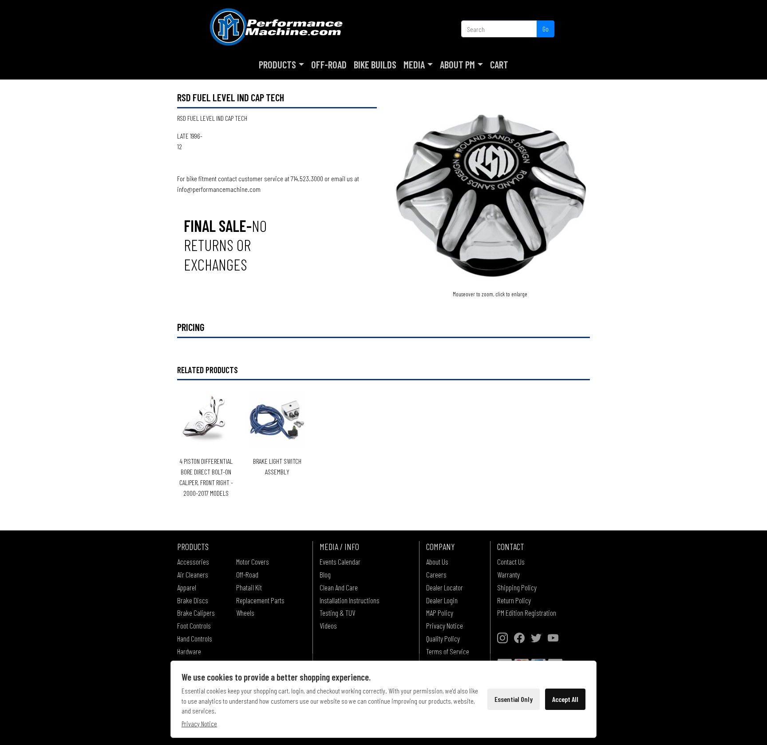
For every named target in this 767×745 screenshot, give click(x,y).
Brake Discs (192, 600)
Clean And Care (339, 587)
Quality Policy (443, 638)
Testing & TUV (337, 612)
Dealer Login (442, 600)
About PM (457, 64)
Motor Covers (252, 561)
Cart (499, 64)
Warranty (508, 574)
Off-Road (329, 64)
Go (545, 28)
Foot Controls (194, 625)
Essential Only (513, 699)
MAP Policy (439, 612)
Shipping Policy (517, 587)
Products (277, 64)
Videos (328, 625)
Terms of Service (447, 651)
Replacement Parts (260, 600)
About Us (437, 561)
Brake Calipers (196, 612)
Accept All (565, 699)
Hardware (189, 651)
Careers (436, 574)
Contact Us (511, 561)
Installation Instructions (350, 600)
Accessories (193, 561)
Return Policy (514, 600)
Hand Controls (194, 638)
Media (414, 64)
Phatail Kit (249, 587)
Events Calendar (340, 561)
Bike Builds (375, 64)
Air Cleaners (192, 574)
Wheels (245, 612)
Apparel (186, 587)
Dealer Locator (444, 587)
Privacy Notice (444, 625)
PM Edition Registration (526, 612)
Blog (325, 574)
